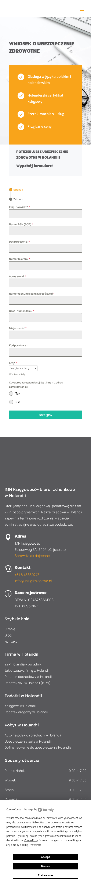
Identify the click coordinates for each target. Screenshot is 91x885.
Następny (45, 415)
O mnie (10, 629)
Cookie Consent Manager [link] (20, 809)
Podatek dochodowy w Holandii (28, 676)
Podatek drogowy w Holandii (26, 712)
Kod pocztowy (18, 345)
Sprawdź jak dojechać (32, 555)
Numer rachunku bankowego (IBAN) (32, 293)
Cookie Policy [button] (31, 840)
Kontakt (11, 641)
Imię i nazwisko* (19, 207)
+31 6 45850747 (27, 574)
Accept (45, 857)
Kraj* (13, 363)
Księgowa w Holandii (20, 706)
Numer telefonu (19, 259)
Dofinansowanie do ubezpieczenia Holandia (38, 747)
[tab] (16, 189)
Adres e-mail (17, 276)
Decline (45, 866)
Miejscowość (18, 328)
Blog (8, 635)
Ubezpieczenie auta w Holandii (28, 741)
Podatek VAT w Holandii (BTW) (28, 683)
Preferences (45, 875)
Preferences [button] (35, 844)
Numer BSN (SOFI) (21, 224)
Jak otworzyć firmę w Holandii (27, 670)
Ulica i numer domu (21, 311)
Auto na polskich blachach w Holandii (33, 735)
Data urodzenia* (19, 241)
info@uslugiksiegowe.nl (33, 580)
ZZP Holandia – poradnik (23, 664)
